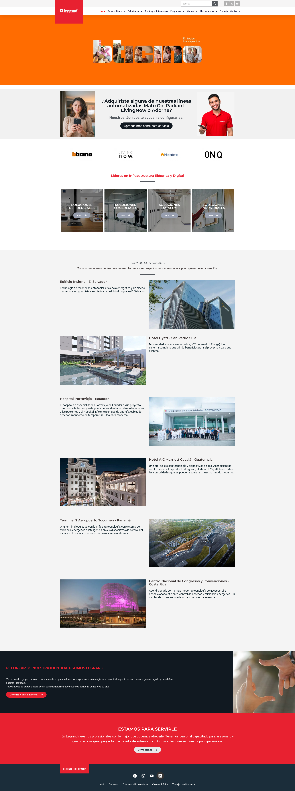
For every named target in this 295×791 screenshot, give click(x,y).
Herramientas (207, 11)
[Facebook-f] (226, 3)
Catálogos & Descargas (156, 11)
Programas (175, 11)
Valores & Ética (160, 784)
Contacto (235, 11)
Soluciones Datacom (169, 206)
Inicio (102, 11)
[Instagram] (231, 3)
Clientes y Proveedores (135, 784)
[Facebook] (135, 776)
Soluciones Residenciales (82, 206)
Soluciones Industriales (213, 206)
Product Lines (115, 11)
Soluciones (133, 11)
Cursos (190, 11)
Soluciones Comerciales (125, 206)
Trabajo (224, 11)
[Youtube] (237, 3)
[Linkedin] (160, 776)
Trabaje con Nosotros (183, 784)
